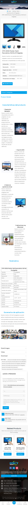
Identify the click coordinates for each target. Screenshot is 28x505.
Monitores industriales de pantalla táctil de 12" (12, 369)
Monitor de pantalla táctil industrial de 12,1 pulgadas (13, 365)
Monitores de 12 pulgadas (13, 13)
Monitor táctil (16, 11)
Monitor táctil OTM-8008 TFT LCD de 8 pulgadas (20, 448)
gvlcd (23, 498)
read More (7, 454)
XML (3, 498)
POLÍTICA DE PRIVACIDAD (10, 498)
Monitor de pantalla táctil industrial (9, 367)
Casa (9, 11)
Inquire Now (8, 83)
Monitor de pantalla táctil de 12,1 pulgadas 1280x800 (13, 363)
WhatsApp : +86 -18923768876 (11, 485)
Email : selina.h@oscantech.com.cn (12, 481)
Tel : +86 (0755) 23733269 (10, 483)
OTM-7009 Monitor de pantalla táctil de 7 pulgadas (7, 448)
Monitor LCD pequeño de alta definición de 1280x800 (14, 361)
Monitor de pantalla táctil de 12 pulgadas (17, 359)
